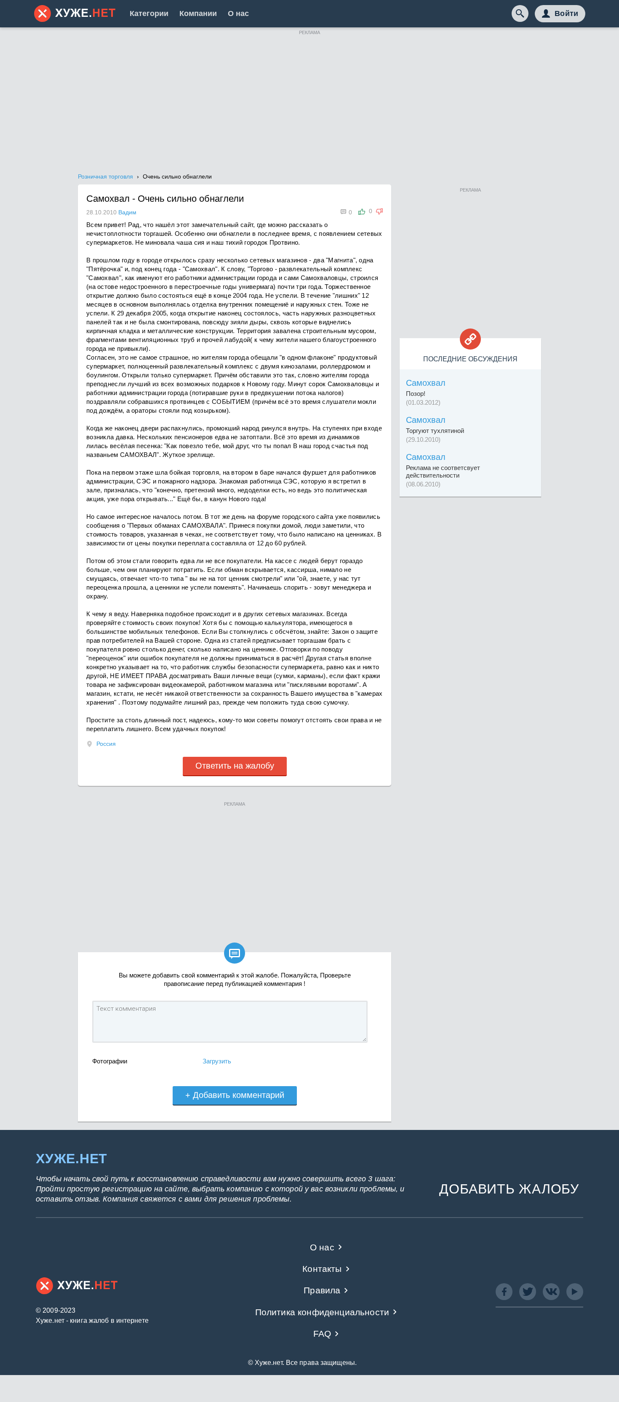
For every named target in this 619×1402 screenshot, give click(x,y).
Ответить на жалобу (234, 765)
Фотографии (109, 1061)
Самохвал (426, 382)
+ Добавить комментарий (234, 1095)
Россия (106, 743)
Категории (149, 13)
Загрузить (217, 1061)
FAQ (322, 1333)
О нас (238, 13)
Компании (198, 13)
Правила (322, 1290)
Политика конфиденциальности (322, 1312)
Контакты (322, 1269)
